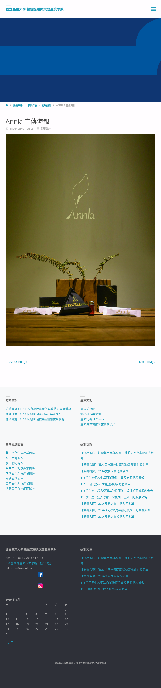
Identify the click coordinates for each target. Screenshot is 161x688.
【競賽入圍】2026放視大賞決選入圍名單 (107, 503)
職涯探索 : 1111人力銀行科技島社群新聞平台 (35, 414)
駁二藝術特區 (14, 463)
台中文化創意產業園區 (20, 468)
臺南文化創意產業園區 (20, 483)
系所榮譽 (17, 105)
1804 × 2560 (17, 128)
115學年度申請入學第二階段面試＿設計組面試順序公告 (116, 491)
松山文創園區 (14, 458)
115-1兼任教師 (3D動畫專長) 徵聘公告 (105, 484)
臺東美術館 (87, 409)
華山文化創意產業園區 (20, 453)
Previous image (16, 361)
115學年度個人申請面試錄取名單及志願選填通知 (112, 478)
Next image (147, 361)
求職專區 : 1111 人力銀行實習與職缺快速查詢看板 (38, 409)
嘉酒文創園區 (14, 478)
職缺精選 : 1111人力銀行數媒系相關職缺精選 (35, 419)
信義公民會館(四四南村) (21, 489)
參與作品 (32, 105)
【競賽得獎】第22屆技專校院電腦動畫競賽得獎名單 (114, 465)
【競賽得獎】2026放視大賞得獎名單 (104, 471)
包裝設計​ (46, 105)
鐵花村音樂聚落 (90, 414)
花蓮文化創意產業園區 (20, 473)
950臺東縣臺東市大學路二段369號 (28, 563)
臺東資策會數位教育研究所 (98, 424)
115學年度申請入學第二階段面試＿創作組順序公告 (113, 497)
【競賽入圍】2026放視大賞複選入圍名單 (107, 516)
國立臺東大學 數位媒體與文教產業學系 (35, 9)
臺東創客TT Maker (92, 419)
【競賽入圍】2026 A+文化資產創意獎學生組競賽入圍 (115, 510)
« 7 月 (9, 642)
